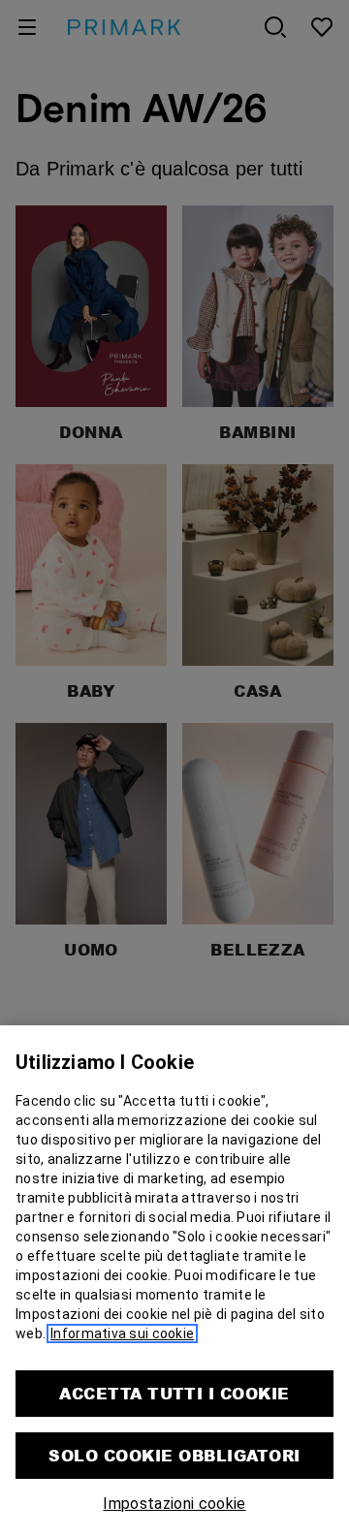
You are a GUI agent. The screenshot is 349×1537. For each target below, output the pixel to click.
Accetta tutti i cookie (174, 1393)
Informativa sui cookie (122, 1333)
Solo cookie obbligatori (174, 1455)
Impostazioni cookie (174, 1503)
